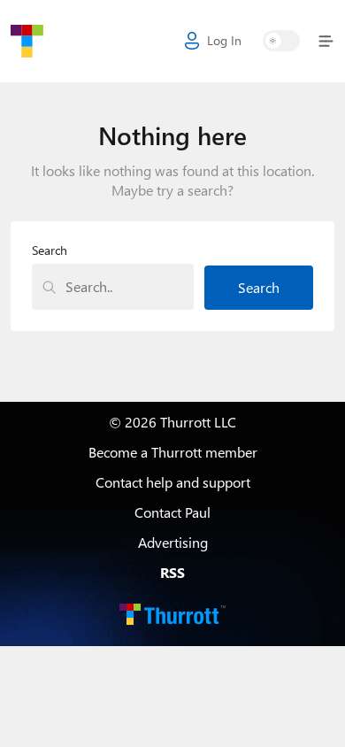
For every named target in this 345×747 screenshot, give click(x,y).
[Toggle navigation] (322, 41)
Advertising (173, 542)
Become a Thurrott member (172, 452)
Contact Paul (172, 512)
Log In (224, 40)
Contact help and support (173, 482)
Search (49, 250)
